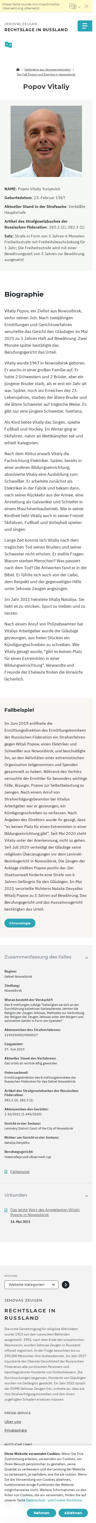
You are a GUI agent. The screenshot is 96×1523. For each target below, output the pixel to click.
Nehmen (41, 1513)
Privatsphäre (15, 1430)
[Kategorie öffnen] (65, 1284)
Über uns (12, 1422)
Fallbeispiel (20, 1172)
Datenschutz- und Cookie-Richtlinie (54, 1500)
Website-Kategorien (27, 1284)
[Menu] (85, 25)
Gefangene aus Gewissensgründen (48, 69)
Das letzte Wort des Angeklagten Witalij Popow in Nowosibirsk (45, 1212)
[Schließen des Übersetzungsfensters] (86, 6)
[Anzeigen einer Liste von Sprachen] (75, 6)
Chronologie (20, 923)
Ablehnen (73, 1513)
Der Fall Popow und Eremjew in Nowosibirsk (46, 74)
